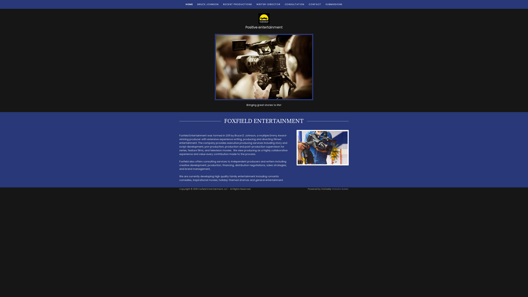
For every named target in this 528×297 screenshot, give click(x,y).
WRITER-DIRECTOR (268, 4)
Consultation (294, 4)
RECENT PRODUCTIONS (237, 4)
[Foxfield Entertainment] (264, 18)
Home (189, 4)
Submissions (334, 4)
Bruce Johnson (208, 4)
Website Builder (340, 189)
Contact (315, 4)
